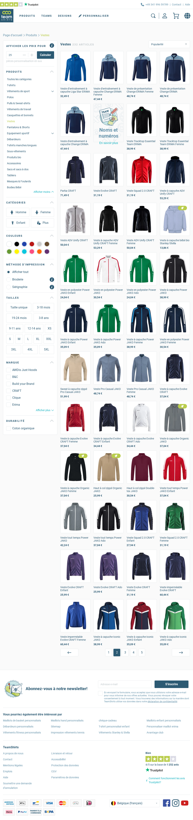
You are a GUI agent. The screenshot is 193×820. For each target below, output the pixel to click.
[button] (108, 123)
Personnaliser (96, 15)
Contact (176, 4)
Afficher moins (42, 191)
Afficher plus (43, 410)
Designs (65, 15)
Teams (46, 15)
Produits (27, 15)
